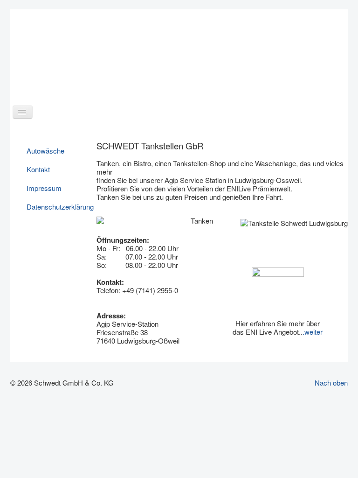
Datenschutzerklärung (58, 206)
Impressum (44, 188)
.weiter (313, 332)
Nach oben (331, 382)
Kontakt (38, 169)
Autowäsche (45, 150)
